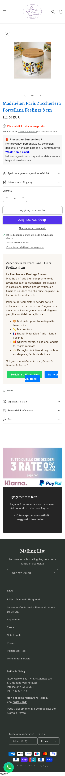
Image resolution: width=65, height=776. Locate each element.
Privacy (11, 643)
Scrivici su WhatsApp (25, 374)
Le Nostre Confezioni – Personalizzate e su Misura (31, 609)
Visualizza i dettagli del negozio (25, 247)
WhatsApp (12, 151)
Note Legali (14, 635)
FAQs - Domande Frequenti (23, 599)
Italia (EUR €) (20, 741)
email (25, 151)
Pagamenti (13, 619)
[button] (4, 12)
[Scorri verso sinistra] (25, 95)
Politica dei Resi (16, 650)
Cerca (10, 627)
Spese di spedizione (27, 131)
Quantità (7, 191)
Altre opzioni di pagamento (32, 228)
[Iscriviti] (54, 573)
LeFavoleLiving (28, 766)
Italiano (45, 741)
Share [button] (10, 390)
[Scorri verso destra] (40, 95)
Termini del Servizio (18, 658)
